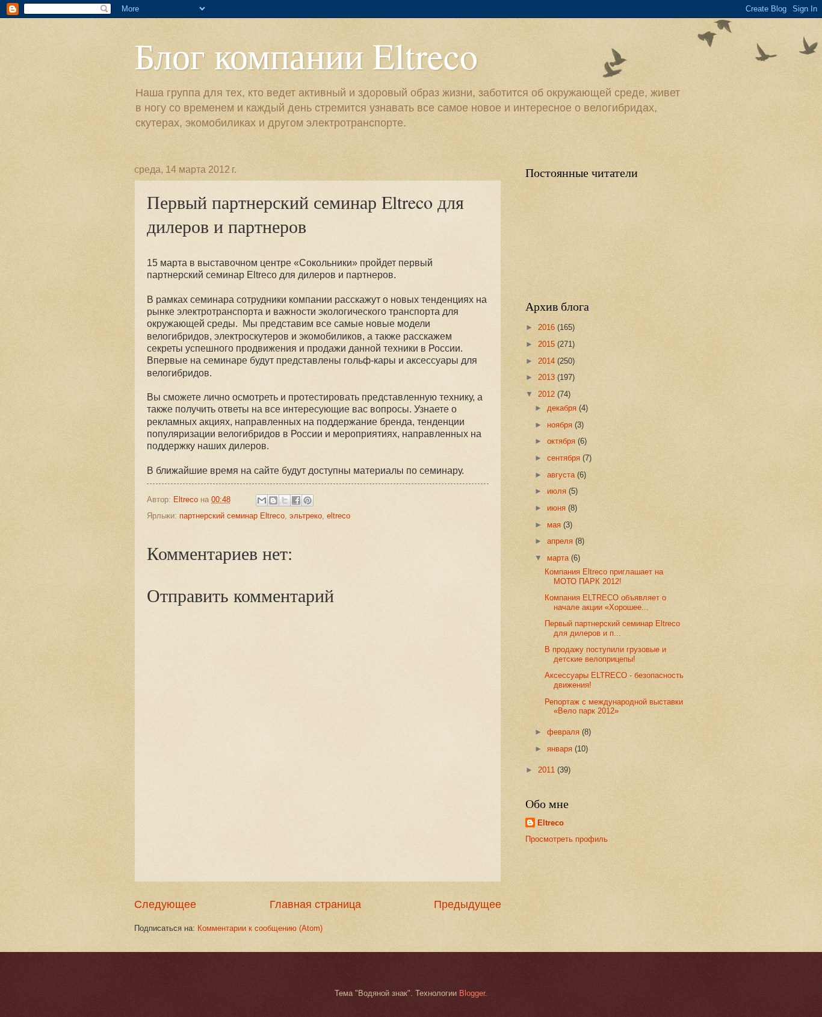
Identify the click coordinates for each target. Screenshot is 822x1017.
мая (555, 524)
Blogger (472, 993)
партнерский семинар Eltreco (232, 515)
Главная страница (315, 904)
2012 (547, 394)
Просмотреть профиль (566, 839)
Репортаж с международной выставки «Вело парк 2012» (614, 706)
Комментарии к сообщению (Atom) (260, 928)
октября (562, 441)
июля (558, 491)
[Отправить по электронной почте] (262, 500)
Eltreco (550, 822)
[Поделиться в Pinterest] (307, 500)
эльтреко (305, 515)
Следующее (165, 904)
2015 (547, 344)
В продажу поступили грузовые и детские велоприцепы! (605, 654)
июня (557, 507)
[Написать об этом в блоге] (273, 500)
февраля (564, 731)
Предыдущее (467, 904)
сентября (565, 457)
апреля (561, 541)
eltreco (338, 515)
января (561, 748)
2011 (547, 769)
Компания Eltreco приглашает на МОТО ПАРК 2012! (604, 576)
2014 (547, 360)
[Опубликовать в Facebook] (296, 500)
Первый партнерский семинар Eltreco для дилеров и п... (612, 628)
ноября (561, 424)
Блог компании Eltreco (306, 55)
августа (562, 474)
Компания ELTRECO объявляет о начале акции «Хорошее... (605, 602)
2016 (547, 327)
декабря (563, 407)
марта (559, 557)
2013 (547, 377)
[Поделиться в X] (285, 500)
